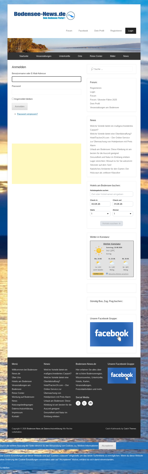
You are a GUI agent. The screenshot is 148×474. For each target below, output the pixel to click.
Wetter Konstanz (112, 243)
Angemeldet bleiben (23, 99)
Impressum (17, 412)
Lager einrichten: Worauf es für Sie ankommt (111, 161)
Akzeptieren (107, 445)
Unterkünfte (64, 56)
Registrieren (116, 30)
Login (130, 30)
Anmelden (19, 67)
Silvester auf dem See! (100, 165)
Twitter (84, 403)
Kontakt (15, 416)
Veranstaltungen (43, 56)
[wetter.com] (98, 274)
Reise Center (96, 56)
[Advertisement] (46, 164)
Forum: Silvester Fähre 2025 (103, 99)
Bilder (112, 56)
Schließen (4, 467)
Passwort (16, 86)
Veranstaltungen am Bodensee (104, 107)
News (126, 56)
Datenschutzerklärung (22, 408)
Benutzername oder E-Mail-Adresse (29, 73)
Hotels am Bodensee (22, 381)
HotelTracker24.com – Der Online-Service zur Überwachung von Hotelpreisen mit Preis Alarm (111, 141)
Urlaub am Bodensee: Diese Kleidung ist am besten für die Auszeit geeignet (58, 405)
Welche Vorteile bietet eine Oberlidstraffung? (111, 133)
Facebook (83, 30)
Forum (69, 30)
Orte (80, 56)
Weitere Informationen (87, 445)
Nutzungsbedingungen (22, 404)
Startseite (23, 56)
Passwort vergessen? (27, 114)
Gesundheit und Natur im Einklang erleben (110, 157)
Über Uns (16, 377)
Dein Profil (99, 30)
